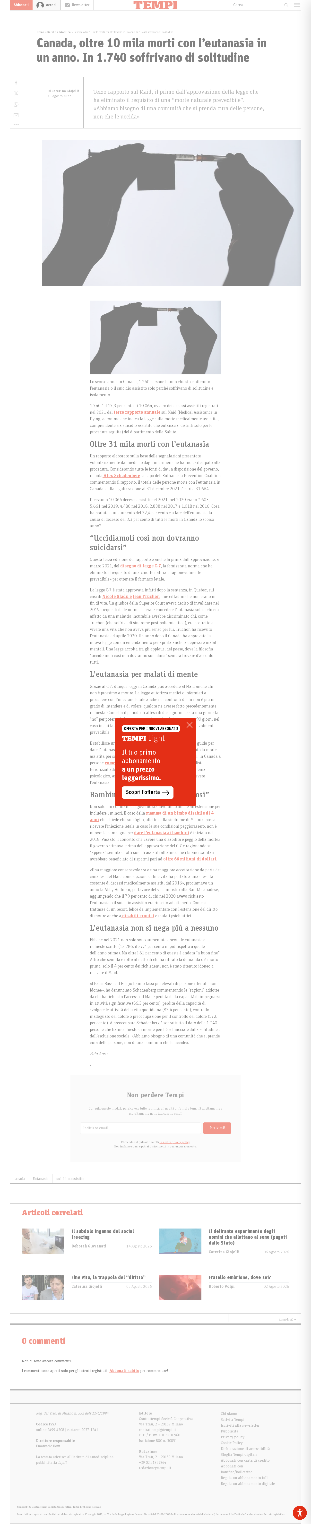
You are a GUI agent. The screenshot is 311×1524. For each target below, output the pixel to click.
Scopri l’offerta (143, 792)
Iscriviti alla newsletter (240, 1425)
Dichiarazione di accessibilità (245, 1449)
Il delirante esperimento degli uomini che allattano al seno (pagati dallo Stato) (248, 1237)
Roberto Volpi (222, 1286)
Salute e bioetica (59, 32)
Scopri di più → (287, 1319)
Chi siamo (229, 1414)
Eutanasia (41, 1179)
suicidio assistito (70, 1179)
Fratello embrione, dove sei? (240, 1277)
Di (63, 91)
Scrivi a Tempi (232, 1420)
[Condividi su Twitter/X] (16, 93)
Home (40, 32)
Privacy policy (232, 1437)
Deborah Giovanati (88, 1246)
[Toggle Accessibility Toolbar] (299, 1512)
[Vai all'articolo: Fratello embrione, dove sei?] (180, 1290)
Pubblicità (229, 1431)
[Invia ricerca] (286, 5)
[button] (16, 124)
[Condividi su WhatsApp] (16, 104)
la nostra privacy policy (175, 1142)
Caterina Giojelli (224, 1252)
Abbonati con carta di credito (245, 1460)
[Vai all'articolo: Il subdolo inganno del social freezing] (43, 1244)
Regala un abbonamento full (244, 1478)
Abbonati (21, 5)
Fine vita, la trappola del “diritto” (108, 1277)
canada (19, 1179)
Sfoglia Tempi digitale (239, 1455)
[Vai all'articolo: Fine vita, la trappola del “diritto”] (43, 1290)
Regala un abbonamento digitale (248, 1484)
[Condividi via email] (16, 115)
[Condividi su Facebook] (16, 82)
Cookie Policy (232, 1443)
